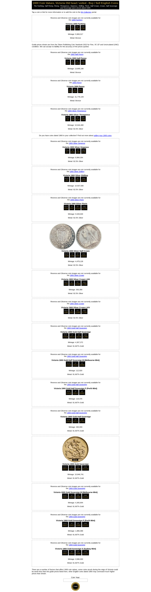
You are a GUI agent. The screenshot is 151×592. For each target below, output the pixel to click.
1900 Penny (77, 83)
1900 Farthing (77, 20)
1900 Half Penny (77, 54)
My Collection (86, 12)
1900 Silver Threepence (77, 111)
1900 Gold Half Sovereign (77, 328)
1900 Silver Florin (77, 200)
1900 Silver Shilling (77, 171)
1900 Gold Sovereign (77, 488)
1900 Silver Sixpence (77, 143)
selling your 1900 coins (103, 135)
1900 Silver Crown (77, 275)
